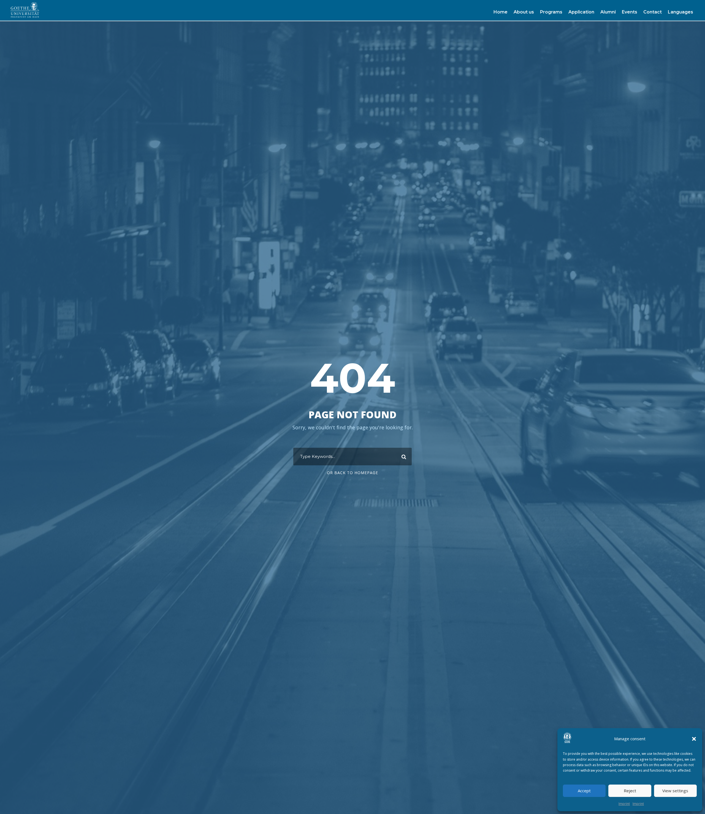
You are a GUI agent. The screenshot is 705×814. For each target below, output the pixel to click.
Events (629, 12)
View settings (675, 790)
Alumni (608, 12)
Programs (551, 12)
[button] (694, 739)
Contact (652, 12)
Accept (584, 790)
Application (581, 12)
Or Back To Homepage (352, 472)
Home (501, 12)
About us (524, 12)
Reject (630, 790)
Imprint (624, 803)
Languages (680, 12)
